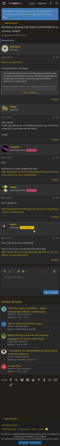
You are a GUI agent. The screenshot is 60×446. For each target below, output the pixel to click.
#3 (57, 157)
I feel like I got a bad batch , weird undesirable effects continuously (27, 309)
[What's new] (51, 3)
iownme (11, 326)
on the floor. (14, 365)
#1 (57, 57)
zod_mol (11, 357)
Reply (56, 99)
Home (40, 429)
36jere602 (12, 314)
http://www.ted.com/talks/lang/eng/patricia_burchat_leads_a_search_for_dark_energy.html (29, 173)
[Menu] (4, 3)
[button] (5, 271)
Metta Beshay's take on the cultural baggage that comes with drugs (28, 336)
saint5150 (12, 368)
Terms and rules (9, 429)
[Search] (56, 3)
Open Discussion (24, 314)
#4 (57, 198)
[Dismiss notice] (55, 11)
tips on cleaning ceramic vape (25, 323)
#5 (57, 238)
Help (34, 429)
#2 (57, 117)
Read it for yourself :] (11, 62)
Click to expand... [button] (30, 92)
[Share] (53, 57)
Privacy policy (24, 429)
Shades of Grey (10, 425)
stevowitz (8, 35)
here (27, 14)
